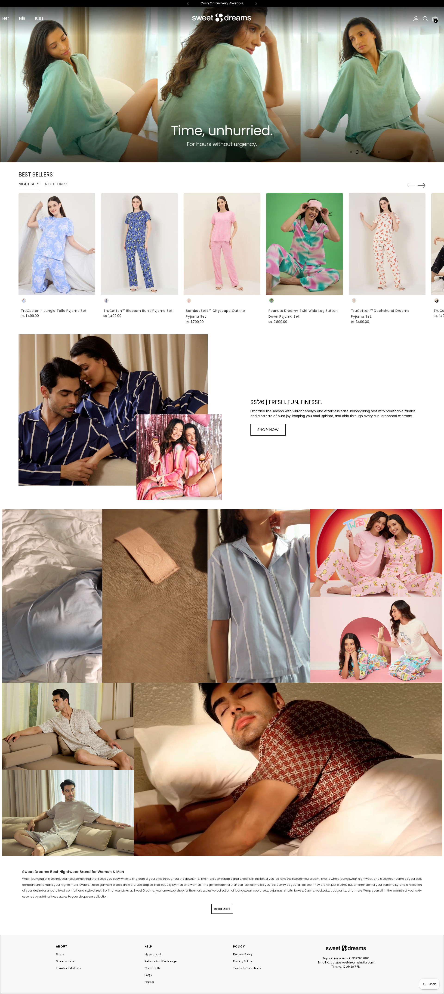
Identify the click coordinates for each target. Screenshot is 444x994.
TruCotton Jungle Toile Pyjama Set (54, 310)
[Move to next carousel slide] (422, 185)
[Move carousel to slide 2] (356, 152)
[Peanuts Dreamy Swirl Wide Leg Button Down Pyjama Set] (304, 244)
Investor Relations (68, 968)
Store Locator (65, 961)
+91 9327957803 (358, 958)
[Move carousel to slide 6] (379, 152)
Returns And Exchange (160, 961)
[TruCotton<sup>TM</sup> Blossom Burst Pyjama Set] (139, 244)
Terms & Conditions (247, 968)
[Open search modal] (424, 18)
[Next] (256, 3)
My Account (153, 954)
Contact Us (152, 968)
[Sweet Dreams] (222, 17)
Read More (222, 909)
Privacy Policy (242, 961)
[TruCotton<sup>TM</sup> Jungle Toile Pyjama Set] (56, 244)
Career (149, 982)
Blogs (60, 954)
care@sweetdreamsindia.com (352, 962)
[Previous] (188, 3)
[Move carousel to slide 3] (362, 152)
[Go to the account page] (415, 18)
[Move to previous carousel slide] (411, 185)
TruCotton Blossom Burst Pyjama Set (138, 310)
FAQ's (148, 975)
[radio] (24, 300)
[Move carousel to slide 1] (351, 152)
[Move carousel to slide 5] (373, 152)
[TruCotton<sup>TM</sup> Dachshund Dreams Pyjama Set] (387, 244)
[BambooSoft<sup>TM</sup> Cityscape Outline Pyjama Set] (222, 244)
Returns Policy (243, 954)
